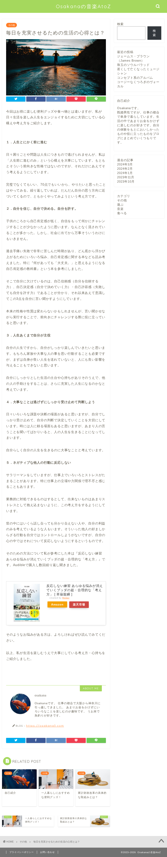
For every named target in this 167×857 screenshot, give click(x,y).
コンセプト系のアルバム (135, 77)
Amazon (57, 604)
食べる (122, 213)
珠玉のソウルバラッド (133, 65)
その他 (11, 25)
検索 (120, 24)
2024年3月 (125, 164)
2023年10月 (126, 181)
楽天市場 (79, 604)
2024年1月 (125, 173)
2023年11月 (125, 177)
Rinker (65, 598)
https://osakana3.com (45, 725)
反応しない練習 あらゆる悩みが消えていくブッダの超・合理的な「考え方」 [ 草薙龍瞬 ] (74, 590)
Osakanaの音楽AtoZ (83, 6)
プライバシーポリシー (21, 852)
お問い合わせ (47, 852)
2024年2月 (125, 168)
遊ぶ (120, 204)
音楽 (120, 209)
